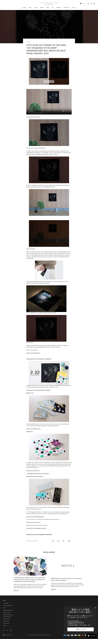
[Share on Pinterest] (63, 541)
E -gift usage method (8, 605)
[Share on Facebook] (53, 541)
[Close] (95, 607)
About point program (7, 610)
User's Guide (66, 7)
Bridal (30, 7)
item (53, 7)
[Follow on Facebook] (4, 630)
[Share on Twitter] (58, 541)
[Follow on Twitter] (7, 630)
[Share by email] (69, 541)
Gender (41, 7)
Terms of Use (6, 623)
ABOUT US (74, 7)
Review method (6, 612)
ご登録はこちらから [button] (80, 629)
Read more (16, 590)
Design (47, 7)
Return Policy (6, 621)
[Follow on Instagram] (10, 630)
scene (35, 7)
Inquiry (4, 625)
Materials (58, 7)
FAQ (4, 607)
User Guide (5, 603)
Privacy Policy (6, 618)
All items (24, 7)
